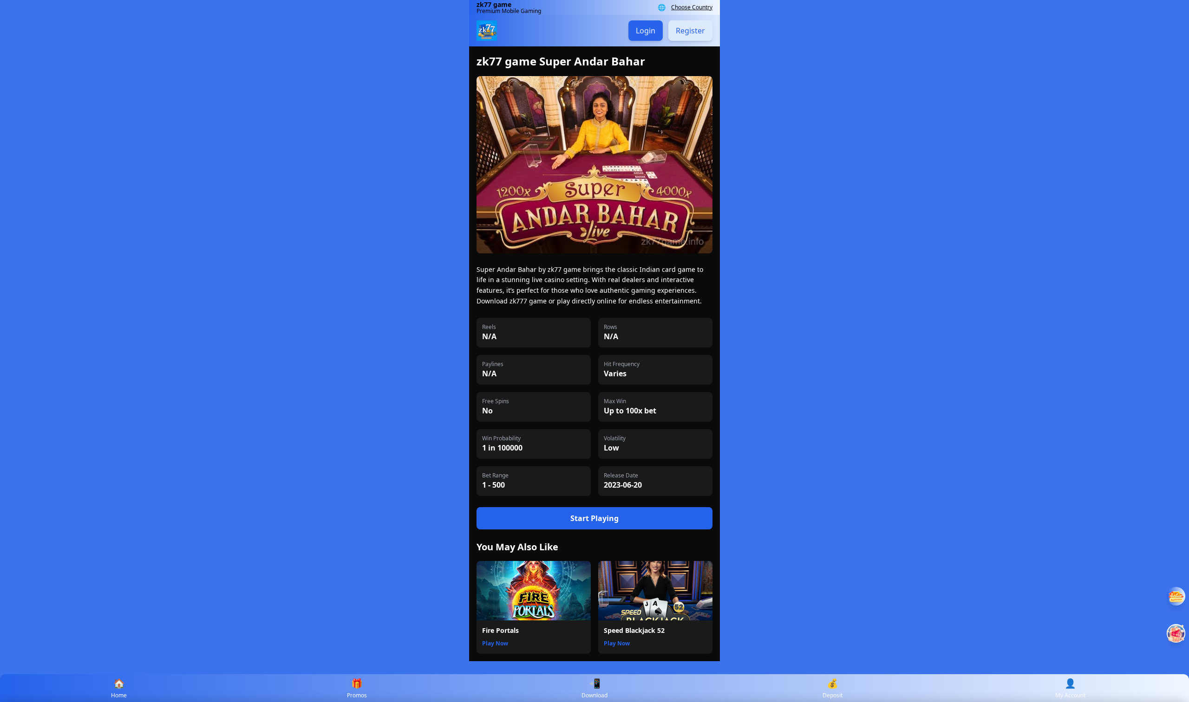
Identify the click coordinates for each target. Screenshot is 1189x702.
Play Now (495, 643)
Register (690, 31)
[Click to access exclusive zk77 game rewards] (1176, 633)
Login (645, 31)
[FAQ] (1176, 596)
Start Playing (594, 518)
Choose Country (691, 7)
